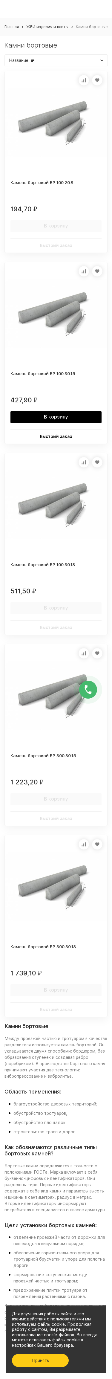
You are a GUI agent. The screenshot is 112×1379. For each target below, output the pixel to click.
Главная (11, 27)
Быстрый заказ (56, 245)
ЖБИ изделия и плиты (47, 27)
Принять (40, 1360)
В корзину (56, 226)
